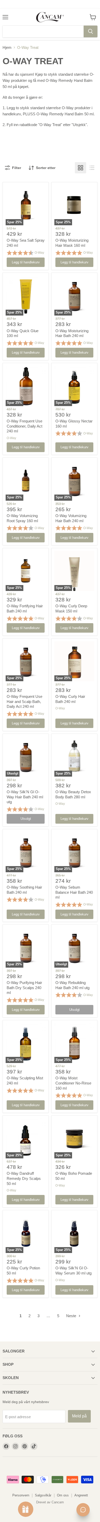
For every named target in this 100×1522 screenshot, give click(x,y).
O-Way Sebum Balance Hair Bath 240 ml (74, 892)
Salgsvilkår (43, 1495)
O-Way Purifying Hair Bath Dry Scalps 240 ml (24, 987)
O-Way (39, 252)
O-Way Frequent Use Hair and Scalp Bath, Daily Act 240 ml (24, 701)
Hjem (7, 47)
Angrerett (81, 1495)
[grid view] (80, 167)
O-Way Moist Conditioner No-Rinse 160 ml (73, 1083)
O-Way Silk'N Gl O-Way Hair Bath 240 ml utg (25, 797)
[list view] (91, 167)
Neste (71, 1316)
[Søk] (90, 31)
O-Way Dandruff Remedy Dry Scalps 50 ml (24, 1178)
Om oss (63, 1495)
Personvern (20, 1495)
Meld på (79, 1416)
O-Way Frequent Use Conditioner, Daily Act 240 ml (24, 426)
